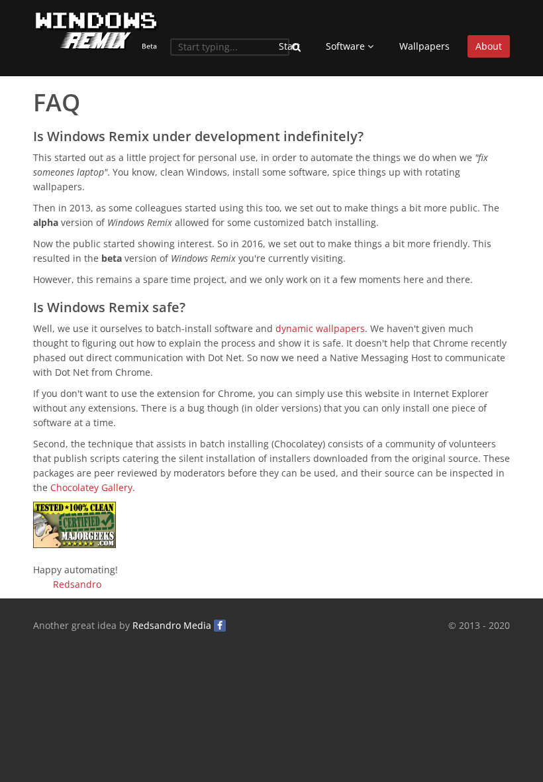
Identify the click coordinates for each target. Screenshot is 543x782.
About (488, 46)
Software (347, 46)
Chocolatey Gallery (91, 487)
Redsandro (77, 584)
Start (289, 46)
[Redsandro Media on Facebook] (220, 626)
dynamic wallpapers (320, 328)
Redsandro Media (171, 625)
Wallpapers (424, 46)
